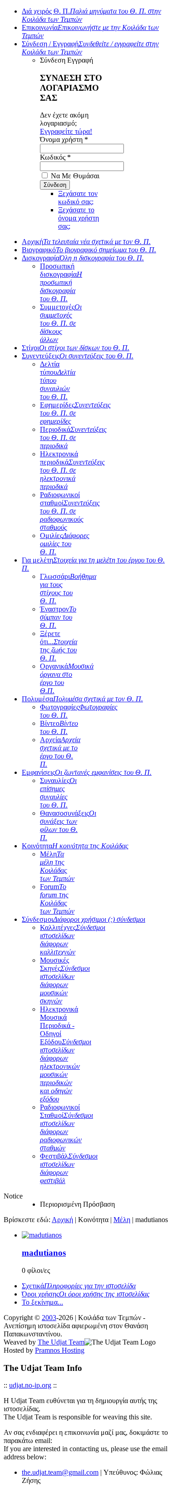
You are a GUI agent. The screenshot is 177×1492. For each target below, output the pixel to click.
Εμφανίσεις (87, 772)
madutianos (44, 1252)
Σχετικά (79, 1286)
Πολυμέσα (82, 699)
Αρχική (86, 241)
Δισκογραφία (83, 258)
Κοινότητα (75, 846)
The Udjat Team (61, 1342)
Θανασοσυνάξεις (68, 825)
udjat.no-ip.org (30, 1385)
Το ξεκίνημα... (42, 1302)
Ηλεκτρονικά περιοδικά (72, 470)
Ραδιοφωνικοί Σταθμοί (66, 1127)
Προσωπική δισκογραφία (61, 282)
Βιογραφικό (89, 250)
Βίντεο (59, 727)
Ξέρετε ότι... (58, 646)
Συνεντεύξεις (77, 356)
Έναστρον (58, 617)
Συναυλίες (58, 793)
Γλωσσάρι (68, 588)
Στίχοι (75, 348)
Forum (57, 899)
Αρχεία (60, 752)
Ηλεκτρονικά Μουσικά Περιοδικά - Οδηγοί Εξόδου (65, 1054)
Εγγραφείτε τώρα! (66, 131)
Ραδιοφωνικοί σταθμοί (70, 511)
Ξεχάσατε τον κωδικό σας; (78, 197)
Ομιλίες (64, 544)
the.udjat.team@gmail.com (60, 1472)
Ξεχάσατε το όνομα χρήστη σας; (78, 218)
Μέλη (57, 866)
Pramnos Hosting (59, 1350)
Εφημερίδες (75, 413)
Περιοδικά (73, 438)
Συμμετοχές (61, 323)
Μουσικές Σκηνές (65, 980)
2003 (49, 1317)
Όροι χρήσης (86, 1294)
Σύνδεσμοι (83, 919)
